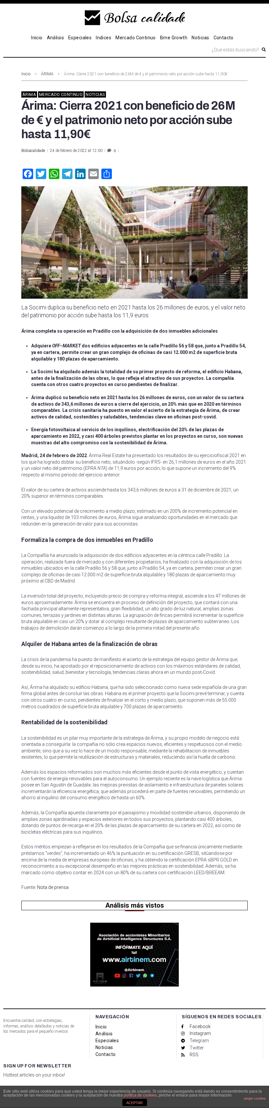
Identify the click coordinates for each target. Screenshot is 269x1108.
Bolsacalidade (33, 150)
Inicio (26, 74)
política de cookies (140, 1095)
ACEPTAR (134, 1103)
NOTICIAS (95, 94)
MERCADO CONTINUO (61, 94)
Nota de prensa (53, 887)
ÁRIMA (47, 74)
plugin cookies (255, 1098)
